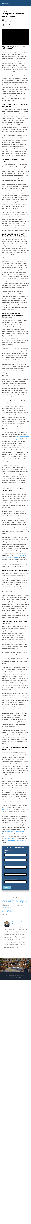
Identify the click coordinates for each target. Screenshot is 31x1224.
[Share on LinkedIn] (10, 25)
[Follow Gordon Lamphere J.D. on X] (4, 950)
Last (5, 857)
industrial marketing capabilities (13, 840)
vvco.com (6, 814)
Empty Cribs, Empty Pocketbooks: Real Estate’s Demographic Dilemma (21, 901)
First (5, 852)
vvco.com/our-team (9, 838)
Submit (7, 887)
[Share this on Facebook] (3, 25)
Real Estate (12, 11)
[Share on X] (6, 25)
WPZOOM (18, 977)
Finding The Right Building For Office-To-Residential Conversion (8, 901)
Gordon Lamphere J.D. (10, 19)
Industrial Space (5, 11)
